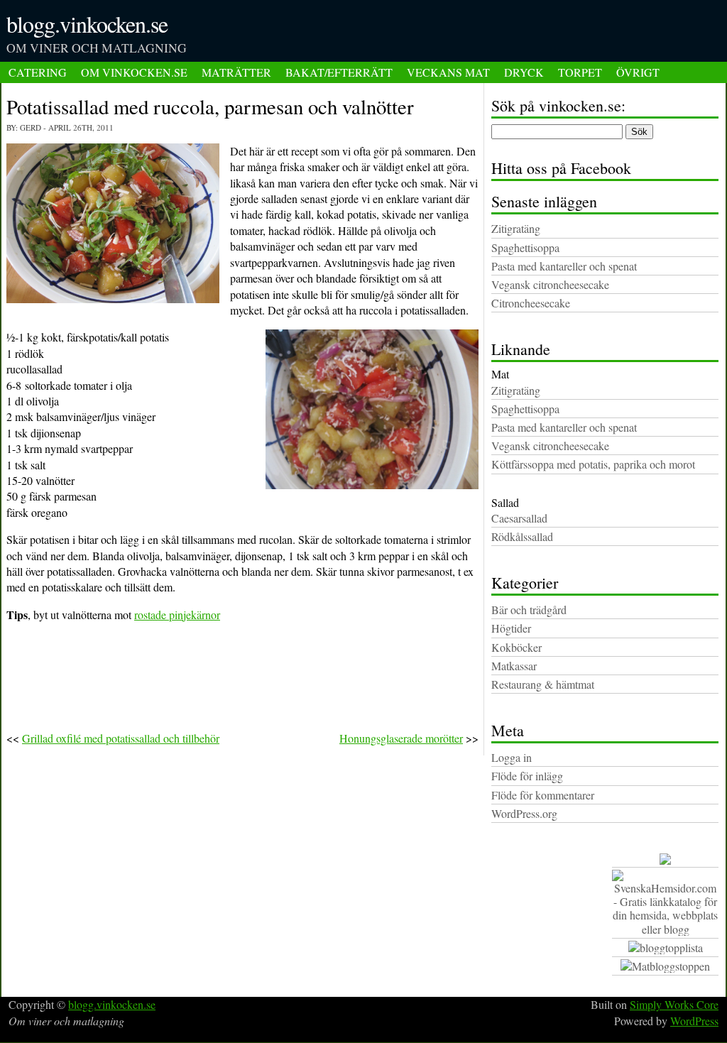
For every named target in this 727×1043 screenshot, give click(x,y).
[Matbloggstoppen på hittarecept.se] (665, 966)
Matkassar (514, 665)
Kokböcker (516, 647)
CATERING (38, 72)
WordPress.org (524, 813)
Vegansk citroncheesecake (550, 284)
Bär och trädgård (529, 609)
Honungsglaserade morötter (401, 738)
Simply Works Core (674, 1004)
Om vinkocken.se (134, 72)
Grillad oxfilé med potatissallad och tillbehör (120, 738)
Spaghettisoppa (525, 247)
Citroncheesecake (530, 302)
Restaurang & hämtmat (542, 684)
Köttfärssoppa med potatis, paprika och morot (593, 464)
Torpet (580, 72)
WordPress (694, 1020)
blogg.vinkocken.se (87, 24)
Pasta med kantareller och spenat (564, 265)
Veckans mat (448, 72)
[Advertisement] (545, 35)
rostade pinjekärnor (177, 614)
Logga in (511, 757)
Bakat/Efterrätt (339, 72)
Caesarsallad (519, 517)
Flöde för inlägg (527, 775)
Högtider (511, 628)
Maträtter (236, 72)
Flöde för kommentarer (542, 794)
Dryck (524, 72)
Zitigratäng (515, 228)
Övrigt (638, 72)
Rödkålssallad (522, 536)
